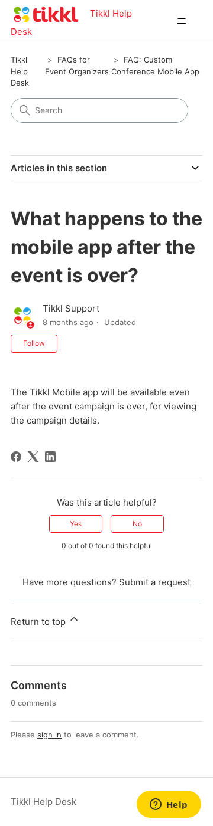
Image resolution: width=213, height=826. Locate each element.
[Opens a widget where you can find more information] (168, 805)
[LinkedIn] (50, 456)
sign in (49, 734)
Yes (76, 523)
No (137, 523)
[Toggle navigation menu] (181, 21)
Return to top (39, 621)
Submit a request (155, 582)
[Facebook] (16, 456)
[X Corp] (33, 456)
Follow (34, 343)
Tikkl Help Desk (20, 71)
